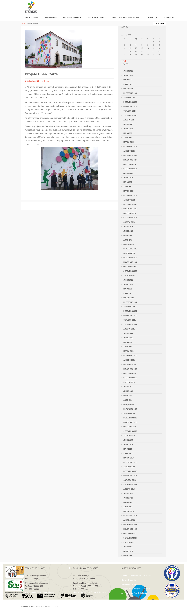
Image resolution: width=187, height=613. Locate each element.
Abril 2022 (127, 293)
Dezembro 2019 (130, 418)
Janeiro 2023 (129, 253)
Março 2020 (128, 404)
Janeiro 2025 (129, 151)
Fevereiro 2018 (130, 516)
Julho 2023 (128, 227)
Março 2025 (128, 142)
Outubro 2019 (129, 427)
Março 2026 (128, 89)
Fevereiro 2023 (130, 249)
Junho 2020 (128, 391)
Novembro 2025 (130, 107)
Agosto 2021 (129, 329)
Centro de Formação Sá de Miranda (136, 576)
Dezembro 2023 (130, 204)
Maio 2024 (127, 182)
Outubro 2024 (129, 164)
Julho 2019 (128, 440)
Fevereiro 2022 (130, 302)
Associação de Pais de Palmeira (134, 593)
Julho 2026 (128, 71)
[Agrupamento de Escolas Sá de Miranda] (31, 7)
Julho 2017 (128, 547)
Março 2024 (128, 191)
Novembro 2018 (130, 476)
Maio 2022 (127, 289)
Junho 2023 (128, 231)
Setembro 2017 (130, 538)
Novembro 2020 (130, 369)
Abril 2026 (127, 84)
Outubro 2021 (129, 320)
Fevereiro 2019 (130, 462)
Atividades (45, 81)
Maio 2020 (127, 396)
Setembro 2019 (130, 431)
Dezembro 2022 (130, 258)
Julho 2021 (128, 333)
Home (23, 23)
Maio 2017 (127, 556)
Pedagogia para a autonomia (125, 18)
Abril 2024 (127, 187)
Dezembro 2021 (130, 311)
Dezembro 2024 (130, 155)
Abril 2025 (127, 138)
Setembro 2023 (130, 218)
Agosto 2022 (129, 276)
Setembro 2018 (130, 485)
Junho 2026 (128, 75)
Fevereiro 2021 (130, 356)
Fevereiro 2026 (130, 93)
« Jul (123, 61)
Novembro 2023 (130, 209)
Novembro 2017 (130, 529)
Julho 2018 (128, 493)
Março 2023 (128, 244)
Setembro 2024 (130, 169)
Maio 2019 (127, 449)
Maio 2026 (127, 80)
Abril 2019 (127, 453)
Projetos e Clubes (97, 18)
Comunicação (152, 18)
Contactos (169, 18)
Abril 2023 (127, 240)
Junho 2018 (128, 498)
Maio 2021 (127, 342)
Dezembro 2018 (130, 471)
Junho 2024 (128, 178)
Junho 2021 (128, 338)
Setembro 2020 (130, 378)
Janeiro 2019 (129, 467)
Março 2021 (128, 351)
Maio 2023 (127, 235)
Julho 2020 (128, 387)
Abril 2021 (127, 347)
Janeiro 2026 (129, 98)
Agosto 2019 (129, 436)
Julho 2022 (128, 280)
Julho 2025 (128, 124)
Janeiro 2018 (129, 520)
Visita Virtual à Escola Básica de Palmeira (89, 592)
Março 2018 (128, 511)
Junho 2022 (128, 284)
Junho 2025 (128, 129)
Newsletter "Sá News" (130, 584)
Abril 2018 (127, 507)
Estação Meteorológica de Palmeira (135, 589)
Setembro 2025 (130, 115)
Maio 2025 (127, 133)
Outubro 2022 (129, 267)
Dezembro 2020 (130, 364)
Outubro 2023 (129, 213)
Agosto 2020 (129, 382)
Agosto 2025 (129, 120)
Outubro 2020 (129, 373)
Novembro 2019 (130, 422)
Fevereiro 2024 (130, 195)
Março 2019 (128, 458)
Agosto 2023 (129, 222)
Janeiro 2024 (129, 200)
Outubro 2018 (129, 480)
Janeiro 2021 (129, 360)
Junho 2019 (128, 445)
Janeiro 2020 (129, 413)
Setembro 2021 (130, 324)
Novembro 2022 (130, 262)
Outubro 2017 (129, 533)
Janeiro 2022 (129, 307)
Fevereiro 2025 (130, 147)
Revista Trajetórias (128, 580)
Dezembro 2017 (130, 525)
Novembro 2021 (130, 316)
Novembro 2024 (130, 160)
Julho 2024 (128, 173)
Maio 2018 (127, 502)
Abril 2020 (127, 400)
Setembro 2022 (130, 271)
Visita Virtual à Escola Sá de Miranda (39, 592)
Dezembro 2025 (130, 102)
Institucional (31, 18)
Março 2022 (128, 298)
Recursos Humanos (72, 18)
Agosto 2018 (129, 489)
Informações (51, 18)
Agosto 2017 (129, 542)
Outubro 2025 (129, 111)
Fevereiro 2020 (130, 409)
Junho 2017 (128, 551)
